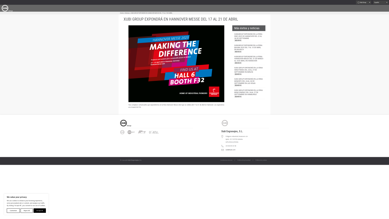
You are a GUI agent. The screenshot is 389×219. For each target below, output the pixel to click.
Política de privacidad (244, 160)
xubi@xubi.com (230, 150)
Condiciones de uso (226, 160)
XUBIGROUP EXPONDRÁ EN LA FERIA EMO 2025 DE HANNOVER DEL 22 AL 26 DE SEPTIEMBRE (248, 36)
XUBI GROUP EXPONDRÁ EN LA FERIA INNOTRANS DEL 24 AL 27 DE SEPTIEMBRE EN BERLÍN (248, 70)
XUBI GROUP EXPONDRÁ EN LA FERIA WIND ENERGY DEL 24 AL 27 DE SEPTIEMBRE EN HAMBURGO (248, 92)
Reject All (27, 210)
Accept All (39, 210)
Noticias (127, 13)
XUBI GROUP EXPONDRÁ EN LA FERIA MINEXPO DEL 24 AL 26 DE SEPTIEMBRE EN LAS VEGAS (248, 81)
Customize (13, 210)
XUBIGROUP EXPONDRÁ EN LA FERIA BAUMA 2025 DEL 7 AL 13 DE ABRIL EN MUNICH (248, 47)
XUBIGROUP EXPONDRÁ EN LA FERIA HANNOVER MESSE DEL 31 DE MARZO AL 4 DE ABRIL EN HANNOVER (248, 59)
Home (122, 13)
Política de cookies (261, 160)
